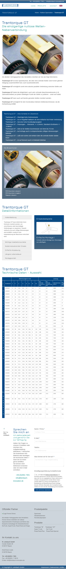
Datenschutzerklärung (51, 474)
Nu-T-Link (49, 529)
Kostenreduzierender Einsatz (15, 246)
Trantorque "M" (39, 527)
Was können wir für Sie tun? (44, 457)
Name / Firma (39, 429)
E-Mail (37, 438)
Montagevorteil (10, 258)
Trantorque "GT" (50, 527)
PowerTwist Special (52, 531)
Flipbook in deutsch (11, 195)
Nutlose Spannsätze (46, 12)
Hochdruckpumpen (40, 517)
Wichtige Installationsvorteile (15, 242)
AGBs (62, 567)
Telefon (36, 447)
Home (33, 6)
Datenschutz (54, 567)
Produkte (42, 6)
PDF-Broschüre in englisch (13, 193)
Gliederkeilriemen (39, 515)
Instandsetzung (10, 217)
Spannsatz (37, 513)
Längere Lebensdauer (13, 254)
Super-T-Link (40, 529)
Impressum (45, 567)
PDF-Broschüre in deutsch (13, 191)
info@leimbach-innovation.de (55, 1)
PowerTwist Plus (40, 531)
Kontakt (53, 6)
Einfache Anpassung (12, 250)
